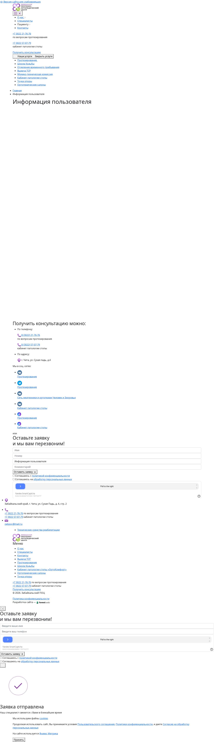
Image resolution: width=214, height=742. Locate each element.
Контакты (22, 27)
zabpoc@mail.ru (13, 524)
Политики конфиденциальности (134, 724)
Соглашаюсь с (42, 475)
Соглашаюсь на (43, 479)
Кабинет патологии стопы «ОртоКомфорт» (42, 569)
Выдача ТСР (24, 70)
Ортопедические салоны (31, 84)
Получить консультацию (27, 52)
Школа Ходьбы (25, 63)
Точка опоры (24, 81)
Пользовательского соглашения (96, 724)
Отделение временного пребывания (38, 67)
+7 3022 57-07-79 (22, 43)
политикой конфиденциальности (51, 475)
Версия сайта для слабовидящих (22, 1)
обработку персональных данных (52, 479)
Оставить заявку (23, 471)
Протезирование (27, 60)
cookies (44, 718)
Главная (17, 90)
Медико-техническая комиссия (35, 74)
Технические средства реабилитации (38, 529)
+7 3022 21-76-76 (22, 33)
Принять (19, 739)
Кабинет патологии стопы (32, 77)
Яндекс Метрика (48, 733)
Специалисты (25, 20)
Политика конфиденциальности (31, 598)
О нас (20, 17)
